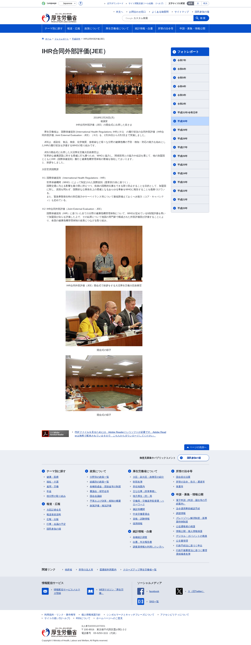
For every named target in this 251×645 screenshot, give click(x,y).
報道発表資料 (54, 514)
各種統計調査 (140, 537)
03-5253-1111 (100, 633)
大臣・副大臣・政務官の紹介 (148, 477)
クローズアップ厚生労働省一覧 (140, 569)
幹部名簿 (137, 481)
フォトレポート (188, 51)
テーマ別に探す (56, 471)
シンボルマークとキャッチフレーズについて (130, 614)
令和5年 (182, 77)
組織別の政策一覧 (99, 481)
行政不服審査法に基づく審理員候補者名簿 (191, 552)
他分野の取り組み (56, 496)
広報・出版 (53, 519)
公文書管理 (182, 540)
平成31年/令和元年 (188, 112)
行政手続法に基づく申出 (189, 545)
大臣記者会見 (54, 509)
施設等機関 (139, 509)
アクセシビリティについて (174, 614)
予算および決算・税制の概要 (105, 500)
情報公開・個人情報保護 (189, 531)
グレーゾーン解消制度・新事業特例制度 (191, 520)
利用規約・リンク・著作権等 (59, 614)
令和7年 (182, 60)
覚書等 (179, 486)
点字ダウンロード (115, 3)
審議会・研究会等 (99, 491)
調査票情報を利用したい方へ (148, 546)
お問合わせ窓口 (137, 12)
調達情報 (181, 513)
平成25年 (182, 164)
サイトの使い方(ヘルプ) (57, 618)
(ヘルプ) (159, 3)
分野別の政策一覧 (99, 477)
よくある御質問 (160, 12)
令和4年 (182, 86)
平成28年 (182, 138)
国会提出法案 (183, 477)
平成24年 (182, 173)
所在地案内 (139, 486)
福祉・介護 (53, 481)
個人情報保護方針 (91, 614)
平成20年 (182, 208)
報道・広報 (53, 504)
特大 (205, 3)
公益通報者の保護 (185, 526)
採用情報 (137, 523)
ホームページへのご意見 (109, 618)
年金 (49, 491)
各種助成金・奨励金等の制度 (105, 486)
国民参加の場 (202, 12)
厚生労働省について (145, 471)
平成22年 (182, 190)
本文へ (119, 12)
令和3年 (182, 95)
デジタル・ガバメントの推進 (191, 536)
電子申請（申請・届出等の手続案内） (191, 502)
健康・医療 (53, 477)
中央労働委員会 (141, 514)
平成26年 (182, 156)
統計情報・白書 (142, 531)
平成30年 (182, 121)
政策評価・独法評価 (100, 505)
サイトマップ (182, 12)
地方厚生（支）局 (142, 496)
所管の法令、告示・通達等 (190, 481)
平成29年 (182, 129)
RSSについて (83, 618)
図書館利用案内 (108, 569)
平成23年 (182, 182)
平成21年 (182, 199)
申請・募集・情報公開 (189, 494)
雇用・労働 (53, 486)
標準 (190, 3)
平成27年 (182, 147)
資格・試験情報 (141, 518)
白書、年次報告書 (142, 542)
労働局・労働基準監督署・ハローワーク (148, 502)
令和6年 (182, 69)
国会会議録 (96, 496)
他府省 (68, 569)
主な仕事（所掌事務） (145, 491)
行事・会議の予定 (56, 524)
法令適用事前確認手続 (188, 508)
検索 (203, 18)
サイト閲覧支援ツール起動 (141, 3)
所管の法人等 (86, 569)
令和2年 (182, 103)
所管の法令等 (184, 471)
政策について (98, 471)
